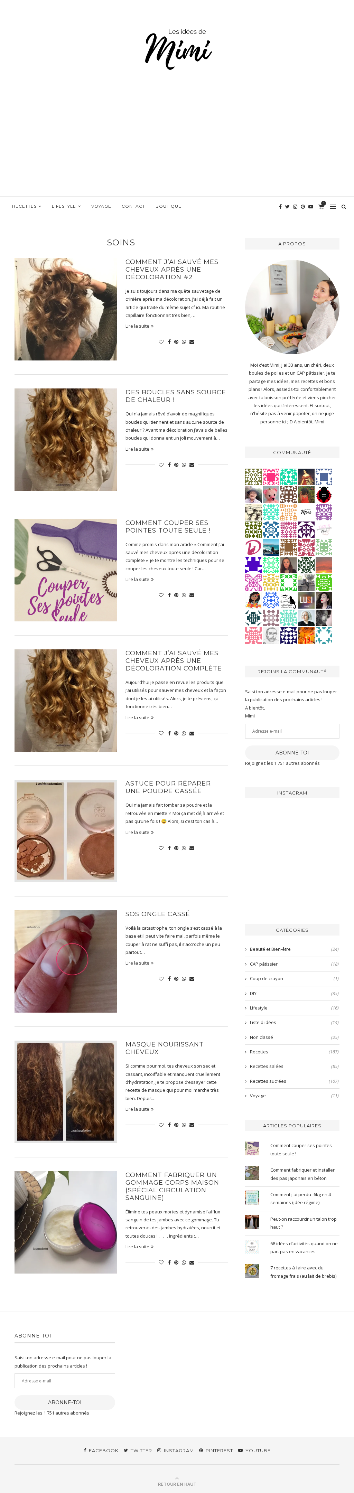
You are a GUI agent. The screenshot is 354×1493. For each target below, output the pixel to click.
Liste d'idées (294, 1022)
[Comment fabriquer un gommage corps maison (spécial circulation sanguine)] (66, 1222)
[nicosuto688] (253, 529)
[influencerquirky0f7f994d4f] (288, 617)
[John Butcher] (271, 635)
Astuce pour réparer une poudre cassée (168, 787)
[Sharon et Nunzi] (306, 476)
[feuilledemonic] (306, 565)
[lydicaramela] (324, 512)
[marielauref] (306, 582)
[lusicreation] (306, 600)
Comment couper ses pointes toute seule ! (169, 526)
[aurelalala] (288, 600)
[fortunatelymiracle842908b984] (288, 529)
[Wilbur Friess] (288, 547)
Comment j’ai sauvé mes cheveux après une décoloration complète (174, 660)
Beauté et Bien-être (294, 949)
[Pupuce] (271, 582)
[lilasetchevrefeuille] (271, 512)
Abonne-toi (292, 753)
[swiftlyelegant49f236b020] (306, 529)
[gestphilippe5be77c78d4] (253, 476)
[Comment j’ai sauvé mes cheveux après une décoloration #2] (66, 309)
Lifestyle (64, 206)
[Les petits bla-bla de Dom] (253, 547)
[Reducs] (324, 547)
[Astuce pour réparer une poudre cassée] (66, 831)
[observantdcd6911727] (271, 617)
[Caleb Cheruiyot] (288, 512)
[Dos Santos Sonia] (253, 617)
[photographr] (271, 547)
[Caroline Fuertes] (324, 582)
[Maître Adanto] (306, 635)
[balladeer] (253, 512)
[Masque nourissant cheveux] (66, 1092)
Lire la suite (137, 326)
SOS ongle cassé (157, 914)
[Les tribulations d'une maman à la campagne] (324, 565)
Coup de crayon (294, 978)
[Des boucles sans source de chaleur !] (66, 439)
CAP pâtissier (294, 964)
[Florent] (324, 617)
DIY (294, 993)
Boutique (168, 206)
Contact (133, 206)
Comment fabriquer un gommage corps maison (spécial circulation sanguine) (172, 1186)
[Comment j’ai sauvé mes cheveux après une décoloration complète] (66, 700)
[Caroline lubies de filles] (253, 600)
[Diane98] (324, 635)
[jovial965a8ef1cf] (288, 582)
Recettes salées (294, 1066)
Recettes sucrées (294, 1081)
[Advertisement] (177, 144)
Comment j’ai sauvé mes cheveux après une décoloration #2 (171, 269)
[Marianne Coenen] (288, 494)
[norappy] (306, 494)
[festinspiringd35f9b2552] (306, 547)
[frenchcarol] (288, 565)
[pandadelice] (253, 565)
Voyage (101, 206)
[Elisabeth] (306, 617)
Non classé (294, 1037)
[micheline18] (253, 582)
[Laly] (271, 476)
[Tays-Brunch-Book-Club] (324, 529)
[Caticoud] (271, 494)
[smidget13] (271, 529)
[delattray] (253, 494)
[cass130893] (271, 600)
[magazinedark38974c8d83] (288, 476)
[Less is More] (324, 494)
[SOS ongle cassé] (66, 961)
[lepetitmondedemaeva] (324, 600)
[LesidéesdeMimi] (306, 512)
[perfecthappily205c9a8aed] (271, 565)
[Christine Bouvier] (253, 635)
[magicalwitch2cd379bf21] (288, 635)
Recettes (24, 206)
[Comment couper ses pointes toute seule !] (66, 570)
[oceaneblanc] (324, 476)
